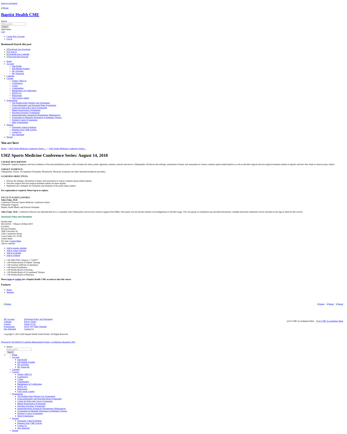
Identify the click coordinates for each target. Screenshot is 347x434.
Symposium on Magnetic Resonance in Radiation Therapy (37, 117)
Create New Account (16, 36)
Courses (10, 78)
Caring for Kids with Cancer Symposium (29, 108)
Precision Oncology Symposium (26, 112)
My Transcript (18, 73)
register (18, 279)
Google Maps (15, 241)
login (9, 279)
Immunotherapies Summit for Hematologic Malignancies (36, 115)
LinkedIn (25, 54)
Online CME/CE (19, 81)
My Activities (17, 71)
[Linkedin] (339, 304)
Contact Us (17, 132)
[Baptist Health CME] (7, 304)
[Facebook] (320, 304)
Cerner (15, 86)
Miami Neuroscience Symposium (26, 110)
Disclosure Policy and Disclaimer (38, 319)
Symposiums (12, 100)
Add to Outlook (13, 255)
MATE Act (16, 93)
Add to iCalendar (14, 253)
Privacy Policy (30, 322)
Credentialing (17, 88)
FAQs (26, 326)
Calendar (10, 76)
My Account (9, 319)
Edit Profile (17, 66)
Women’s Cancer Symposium (24, 120)
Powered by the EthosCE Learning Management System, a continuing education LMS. (38, 342)
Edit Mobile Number (21, 68)
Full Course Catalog (20, 98)
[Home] (5, 8)
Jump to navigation (9, 3)
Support (10, 125)
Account (10, 64)
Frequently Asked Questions (24, 127)
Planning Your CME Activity (24, 130)
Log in (9, 39)
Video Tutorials (40, 326)
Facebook (25, 49)
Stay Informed (18, 134)
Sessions (10, 292)
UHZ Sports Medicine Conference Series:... (67, 148)
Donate (10, 137)
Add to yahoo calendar (16, 250)
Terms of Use (30, 324)
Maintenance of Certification (24, 90)
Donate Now (165, 304)
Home (9, 61)
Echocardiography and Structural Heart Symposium (34, 105)
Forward (24, 57)
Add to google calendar (17, 248)
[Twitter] (330, 304)
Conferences (17, 83)
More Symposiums (20, 122)
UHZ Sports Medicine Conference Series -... (28, 148)
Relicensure (17, 95)
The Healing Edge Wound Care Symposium (31, 103)
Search (4, 21)
